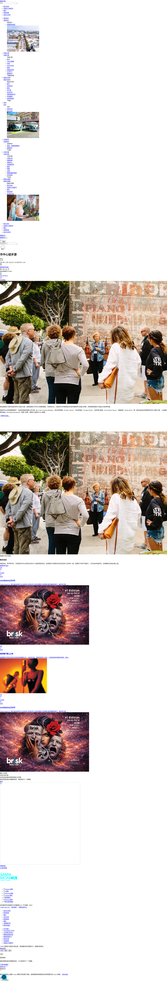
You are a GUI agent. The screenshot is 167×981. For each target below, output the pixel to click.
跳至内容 (3, 1)
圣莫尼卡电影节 (8, 8)
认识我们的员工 (8, 932)
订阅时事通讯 (4, 964)
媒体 (4, 921)
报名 (1, 781)
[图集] (8, 893)
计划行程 (6, 152)
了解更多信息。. (5, 416)
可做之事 (6, 53)
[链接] (6, 897)
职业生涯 (6, 939)
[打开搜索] (6, 238)
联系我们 (14, 907)
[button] (83, 969)
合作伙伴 (6, 917)
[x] (6, 891)
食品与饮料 (6, 77)
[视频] (7, 895)
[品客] (8, 899)
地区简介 (6, 18)
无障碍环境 (6, 923)
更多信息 (65, 974)
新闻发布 (6, 919)
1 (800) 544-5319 (5, 907)
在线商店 (6, 941)
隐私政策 (3, 948)
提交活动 (6, 6)
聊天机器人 (6, 925)
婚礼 (4, 10)
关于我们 (6, 929)
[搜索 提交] (17, 3)
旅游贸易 (6, 12)
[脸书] (8, 889)
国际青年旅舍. (4, 267)
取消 (3, 241)
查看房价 (10, 148)
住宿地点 (6, 139)
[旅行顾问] (8, 901)
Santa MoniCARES (8, 930)
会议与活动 (6, 15)
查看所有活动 (4, 565)
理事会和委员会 (8, 934)
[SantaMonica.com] (8, 886)
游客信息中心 (23, 907)
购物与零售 (6, 179)
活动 (4, 102)
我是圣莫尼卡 (7, 936)
